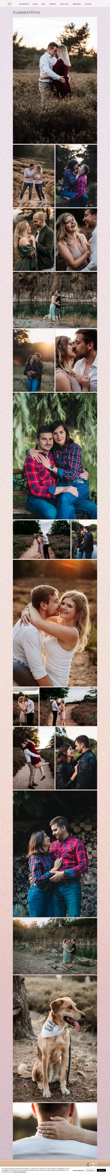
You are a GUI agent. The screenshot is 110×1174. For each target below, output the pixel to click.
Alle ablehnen (90, 1170)
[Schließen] (108, 1170)
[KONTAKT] (87, 1164)
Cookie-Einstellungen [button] (78, 1170)
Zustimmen (101, 1170)
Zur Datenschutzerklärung (19, 1172)
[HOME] (93, 1164)
